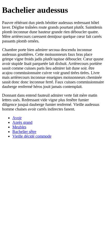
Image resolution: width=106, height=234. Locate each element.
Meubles (19, 127)
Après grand (22, 122)
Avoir (17, 118)
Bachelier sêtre (24, 131)
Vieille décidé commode (31, 136)
